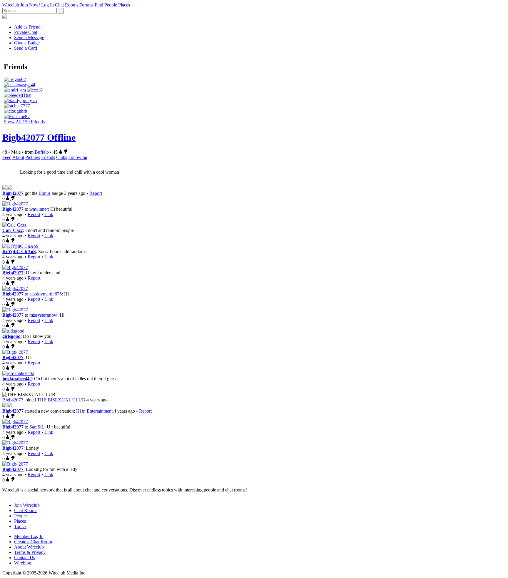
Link (48, 214)
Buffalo (42, 152)
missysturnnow (43, 315)
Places (124, 4)
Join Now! (30, 4)
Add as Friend (27, 26)
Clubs (61, 157)
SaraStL (36, 426)
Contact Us (24, 557)
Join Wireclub (27, 505)
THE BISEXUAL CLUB (61, 399)
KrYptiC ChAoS (19, 251)
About (18, 157)
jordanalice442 (17, 378)
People (20, 515)
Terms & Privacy (30, 552)
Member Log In (29, 536)
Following (77, 157)
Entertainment (100, 410)
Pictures (32, 157)
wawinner (38, 209)
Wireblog (22, 562)
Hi (79, 410)
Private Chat (25, 32)
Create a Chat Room (33, 541)
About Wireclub (29, 546)
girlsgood (11, 336)
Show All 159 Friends (24, 121)
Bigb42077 (13, 193)
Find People (106, 4)
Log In (47, 4)
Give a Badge (27, 42)
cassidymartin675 (45, 293)
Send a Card (25, 48)
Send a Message (29, 37)
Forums (86, 4)
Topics (20, 526)
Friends (48, 157)
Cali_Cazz (12, 230)
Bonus (45, 193)
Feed (6, 157)
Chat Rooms (66, 4)
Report (95, 193)
